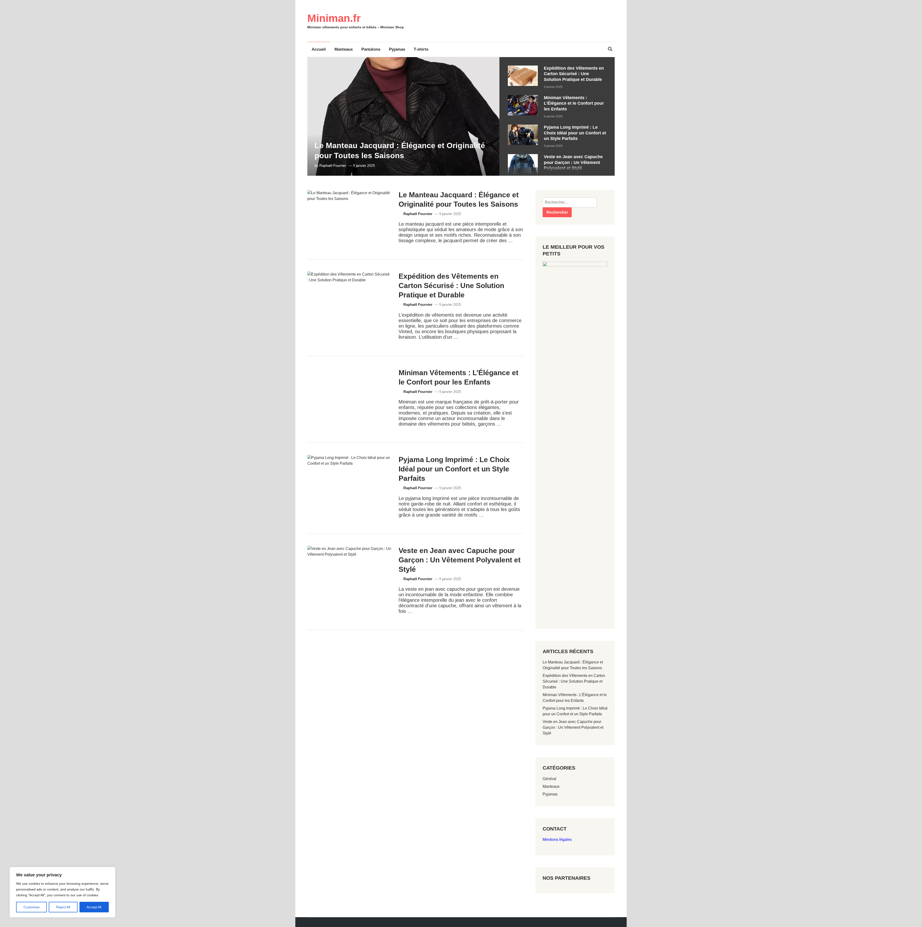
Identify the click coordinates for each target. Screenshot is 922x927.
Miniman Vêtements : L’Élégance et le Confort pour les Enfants (574, 103)
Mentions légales (557, 839)
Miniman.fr (334, 18)
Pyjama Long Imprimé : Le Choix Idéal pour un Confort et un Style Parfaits (575, 133)
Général (549, 779)
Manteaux (343, 49)
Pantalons (370, 49)
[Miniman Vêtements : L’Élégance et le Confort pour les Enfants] (523, 98)
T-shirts (421, 49)
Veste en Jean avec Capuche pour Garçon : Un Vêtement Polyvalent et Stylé (573, 162)
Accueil (319, 49)
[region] (557, 116)
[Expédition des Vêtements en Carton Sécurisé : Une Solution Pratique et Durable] (523, 68)
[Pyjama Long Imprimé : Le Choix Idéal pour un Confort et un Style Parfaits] (523, 127)
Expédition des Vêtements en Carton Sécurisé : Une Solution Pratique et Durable (574, 74)
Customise (32, 907)
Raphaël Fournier (332, 165)
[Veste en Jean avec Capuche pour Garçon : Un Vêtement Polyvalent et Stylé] (523, 157)
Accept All (94, 907)
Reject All (63, 907)
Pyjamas (397, 49)
